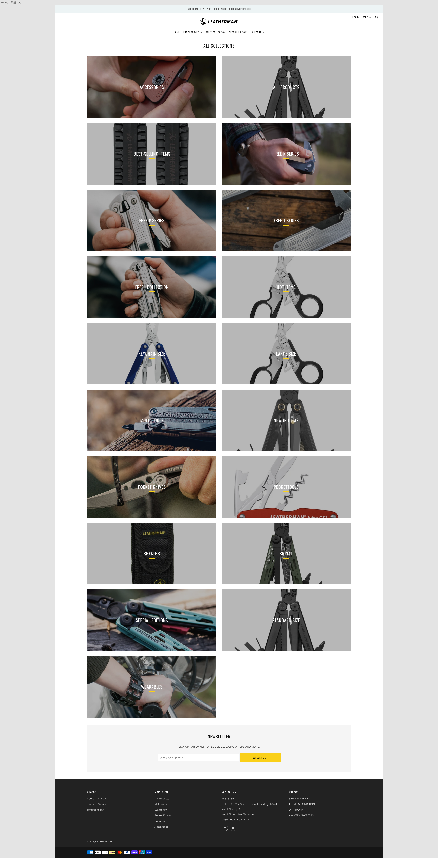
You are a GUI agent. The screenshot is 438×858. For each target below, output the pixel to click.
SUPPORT (256, 32)
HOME (177, 32)
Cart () (367, 17)
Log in (355, 17)
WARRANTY (296, 809)
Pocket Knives (162, 815)
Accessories (161, 826)
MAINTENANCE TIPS (301, 815)
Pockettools (161, 821)
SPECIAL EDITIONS (238, 32)
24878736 (228, 798)
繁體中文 (16, 2)
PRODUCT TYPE (191, 32)
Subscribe (258, 757)
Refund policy (95, 809)
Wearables (160, 809)
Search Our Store (97, 798)
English (5, 2)
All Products (161, 798)
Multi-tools (160, 804)
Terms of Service (96, 804)
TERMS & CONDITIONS (302, 804)
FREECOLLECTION (215, 32)
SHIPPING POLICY (300, 798)
